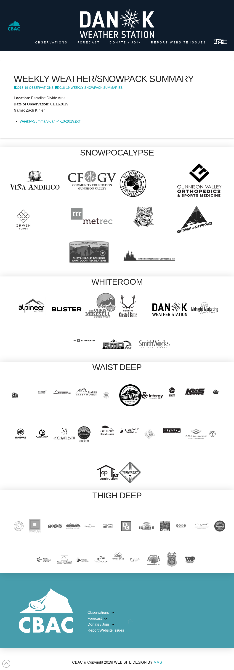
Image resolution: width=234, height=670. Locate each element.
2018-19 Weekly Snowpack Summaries (90, 87)
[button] (225, 42)
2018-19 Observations (34, 87)
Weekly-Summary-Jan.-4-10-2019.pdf (50, 121)
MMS (158, 662)
